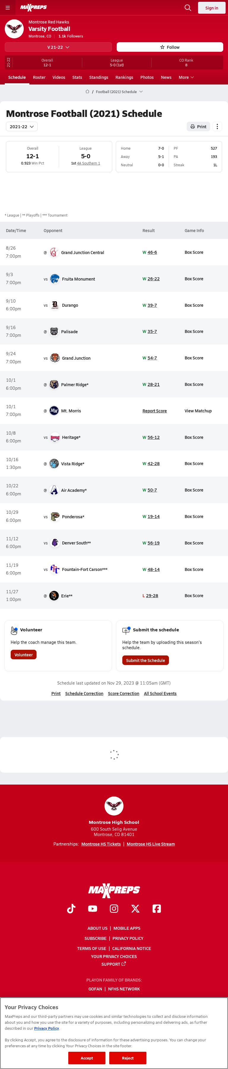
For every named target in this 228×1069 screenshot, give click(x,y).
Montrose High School (114, 821)
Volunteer (24, 655)
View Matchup (198, 411)
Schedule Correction (84, 693)
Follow (173, 47)
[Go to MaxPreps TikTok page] (71, 909)
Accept (87, 1058)
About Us (97, 928)
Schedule (17, 77)
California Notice (131, 948)
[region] (114, 1033)
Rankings (124, 77)
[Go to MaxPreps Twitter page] (135, 909)
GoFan (95, 989)
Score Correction (123, 693)
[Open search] (188, 7)
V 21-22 (55, 47)
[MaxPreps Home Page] (87, 91)
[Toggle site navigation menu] (7, 7)
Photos (147, 77)
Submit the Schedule (145, 660)
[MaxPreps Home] (33, 8)
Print (201, 126)
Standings (98, 77)
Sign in (211, 8)
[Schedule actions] (217, 126)
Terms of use (91, 948)
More (184, 77)
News (166, 77)
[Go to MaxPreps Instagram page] (114, 909)
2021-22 (18, 126)
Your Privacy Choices (114, 956)
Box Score (194, 252)
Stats (77, 77)
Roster (39, 77)
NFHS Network (124, 989)
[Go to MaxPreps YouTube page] (92, 909)
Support (111, 964)
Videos (59, 77)
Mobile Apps (126, 928)
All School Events (160, 693)
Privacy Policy (128, 938)
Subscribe (96, 938)
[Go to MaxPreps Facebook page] (157, 909)
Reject (128, 1058)
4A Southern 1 (88, 163)
